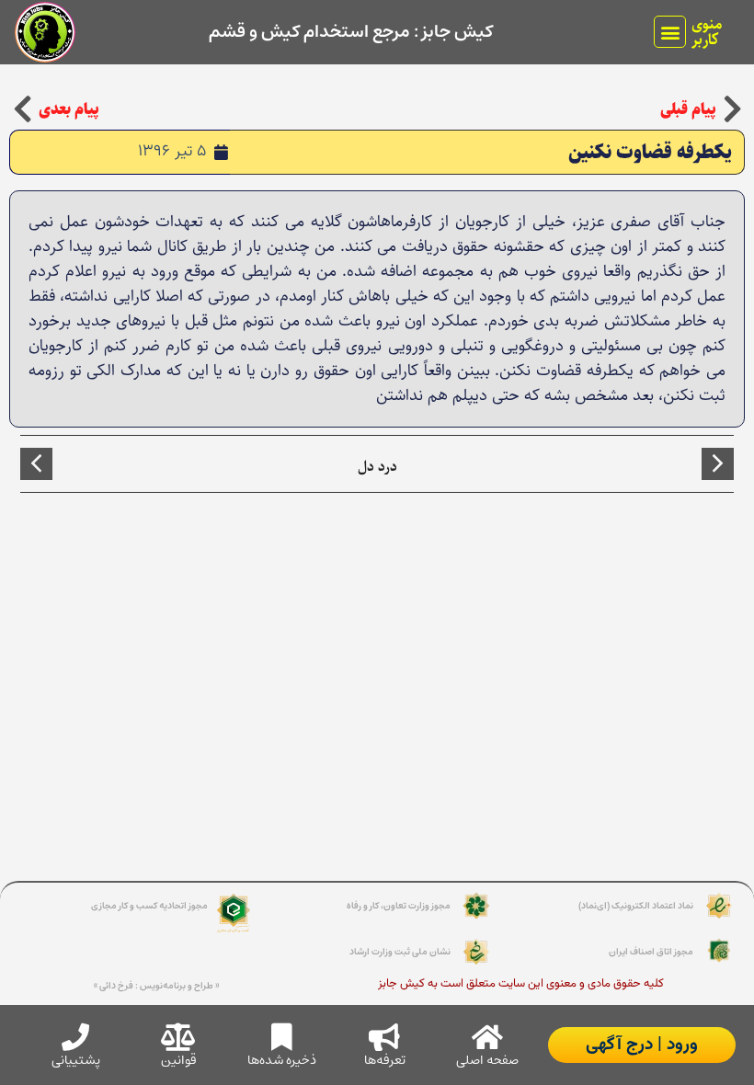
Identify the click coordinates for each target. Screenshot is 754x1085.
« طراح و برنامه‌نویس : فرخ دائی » (156, 985)
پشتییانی (75, 1060)
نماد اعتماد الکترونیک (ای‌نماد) (635, 905)
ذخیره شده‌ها (281, 1060)
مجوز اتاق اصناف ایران (651, 951)
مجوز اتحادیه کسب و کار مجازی (149, 905)
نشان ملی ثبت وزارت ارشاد (400, 951)
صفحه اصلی (487, 1060)
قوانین (179, 1060)
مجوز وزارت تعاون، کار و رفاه (399, 905)
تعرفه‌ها (385, 1060)
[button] (670, 32)
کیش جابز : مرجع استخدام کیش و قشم (351, 32)
